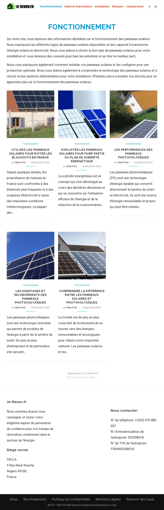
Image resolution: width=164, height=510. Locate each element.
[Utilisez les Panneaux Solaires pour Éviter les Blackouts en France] (30, 114)
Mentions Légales (108, 499)
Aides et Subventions (78, 6)
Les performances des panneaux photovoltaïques (133, 153)
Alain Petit (20, 162)
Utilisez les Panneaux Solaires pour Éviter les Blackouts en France (30, 153)
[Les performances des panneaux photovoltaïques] (133, 114)
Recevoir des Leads (140, 499)
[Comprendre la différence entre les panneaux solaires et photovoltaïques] (82, 255)
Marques (117, 6)
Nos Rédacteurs (34, 499)
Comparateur (135, 6)
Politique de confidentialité (71, 499)
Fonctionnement (51, 6)
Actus (14, 499)
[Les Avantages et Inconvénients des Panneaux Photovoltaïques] (30, 255)
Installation (102, 6)
